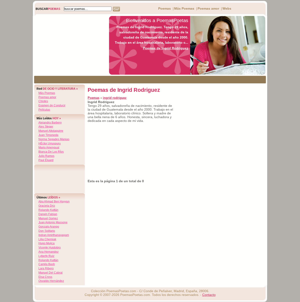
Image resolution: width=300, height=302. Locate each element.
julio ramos (46, 156)
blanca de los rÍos (51, 151)
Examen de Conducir (51, 105)
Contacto (209, 295)
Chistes (43, 101)
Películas (44, 109)
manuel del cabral (50, 272)
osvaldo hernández (51, 281)
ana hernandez (48, 251)
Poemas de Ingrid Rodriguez (165, 48)
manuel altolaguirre (50, 130)
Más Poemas (184, 8)
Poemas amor (208, 8)
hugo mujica (46, 243)
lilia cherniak (47, 239)
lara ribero (46, 268)
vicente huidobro (49, 247)
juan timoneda (48, 135)
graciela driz (46, 205)
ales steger (45, 126)
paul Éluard (45, 160)
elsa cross (45, 277)
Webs (226, 8)
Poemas (164, 8)
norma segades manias (53, 139)
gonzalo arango (48, 226)
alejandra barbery (50, 122)
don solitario (46, 230)
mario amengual (48, 147)
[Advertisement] (69, 45)
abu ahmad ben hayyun (54, 201)
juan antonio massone (53, 222)
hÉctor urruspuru (49, 143)
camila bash (46, 264)
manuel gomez (48, 218)
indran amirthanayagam (53, 235)
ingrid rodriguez (115, 98)
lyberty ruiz (46, 256)
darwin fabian (47, 214)
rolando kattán (48, 210)
